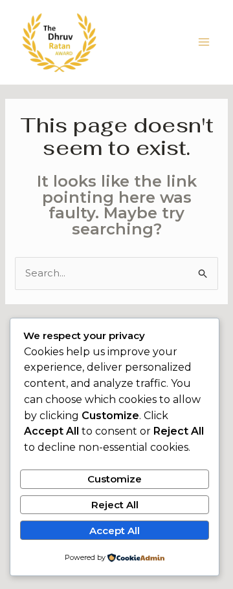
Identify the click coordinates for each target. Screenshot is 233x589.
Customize (114, 479)
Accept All (114, 530)
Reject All (115, 505)
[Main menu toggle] (204, 42)
